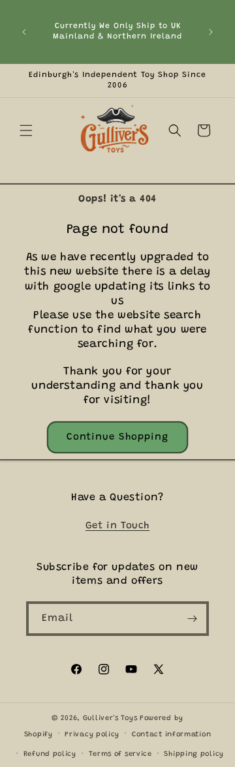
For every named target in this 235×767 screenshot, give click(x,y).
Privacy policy (92, 734)
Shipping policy (194, 754)
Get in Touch (117, 526)
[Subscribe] (192, 618)
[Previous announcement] (24, 32)
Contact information (171, 734)
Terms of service (120, 754)
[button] (26, 130)
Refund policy (50, 754)
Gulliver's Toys (110, 718)
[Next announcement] (210, 32)
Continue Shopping (117, 437)
